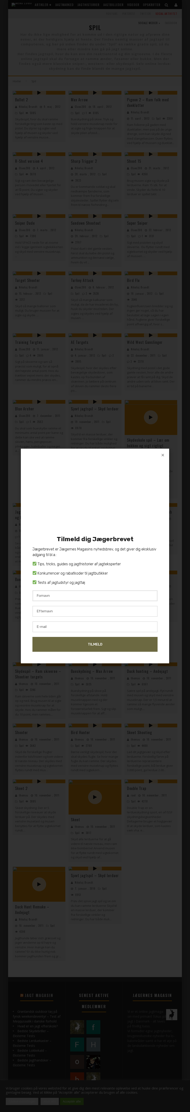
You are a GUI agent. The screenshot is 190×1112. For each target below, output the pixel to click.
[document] (95, 556)
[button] (163, 455)
